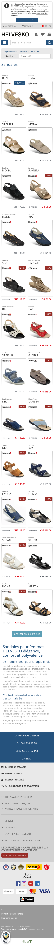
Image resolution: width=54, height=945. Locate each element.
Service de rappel (27, 750)
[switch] (5, 941)
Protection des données (12, 913)
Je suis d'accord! (27, 20)
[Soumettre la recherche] (49, 42)
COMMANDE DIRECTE (27, 735)
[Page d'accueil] (15, 33)
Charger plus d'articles (27, 633)
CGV (3, 909)
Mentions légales (9, 918)
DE (50, 26)
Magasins (28, 26)
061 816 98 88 (10, 26)
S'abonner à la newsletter (15, 855)
